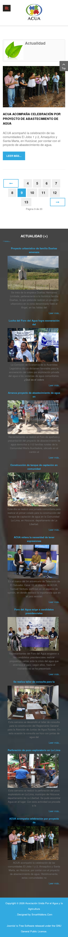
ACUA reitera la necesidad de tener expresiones (34, 539)
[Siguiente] (57, 202)
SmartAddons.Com (42, 914)
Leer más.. (54, 313)
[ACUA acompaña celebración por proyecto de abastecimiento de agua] (34, 86)
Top (64, 68)
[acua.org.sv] (34, 12)
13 (26, 202)
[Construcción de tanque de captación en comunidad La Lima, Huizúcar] (33, 489)
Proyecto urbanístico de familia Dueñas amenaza (34, 250)
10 (32, 192)
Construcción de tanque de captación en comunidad (34, 466)
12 (55, 192)
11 (43, 192)
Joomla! (11, 925)
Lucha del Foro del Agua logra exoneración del (34, 322)
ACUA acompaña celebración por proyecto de (34, 820)
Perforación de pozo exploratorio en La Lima (34, 750)
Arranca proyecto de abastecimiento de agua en (34, 394)
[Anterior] (11, 183)
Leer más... (14, 156)
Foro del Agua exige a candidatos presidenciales (34, 611)
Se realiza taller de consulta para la (34, 681)
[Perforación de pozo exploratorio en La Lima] (33, 771)
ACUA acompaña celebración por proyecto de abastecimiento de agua (32, 118)
